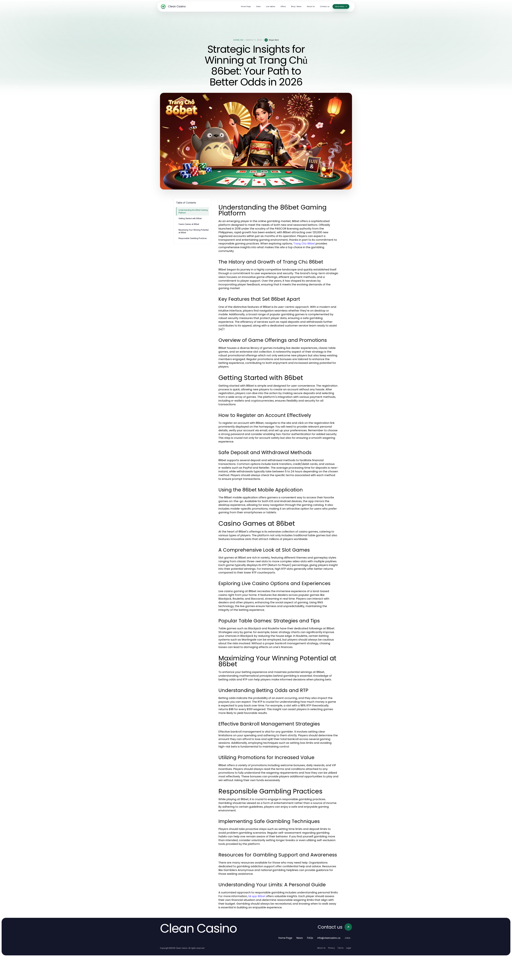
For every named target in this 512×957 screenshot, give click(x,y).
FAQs (310, 938)
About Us (321, 948)
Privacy (331, 948)
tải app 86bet (256, 896)
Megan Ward (274, 40)
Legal (348, 948)
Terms (340, 948)
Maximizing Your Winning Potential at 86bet (194, 231)
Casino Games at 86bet (189, 224)
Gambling (238, 40)
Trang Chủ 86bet (304, 243)
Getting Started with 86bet (190, 218)
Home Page (285, 938)
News (299, 938)
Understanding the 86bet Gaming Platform (193, 211)
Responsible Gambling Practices (193, 238)
